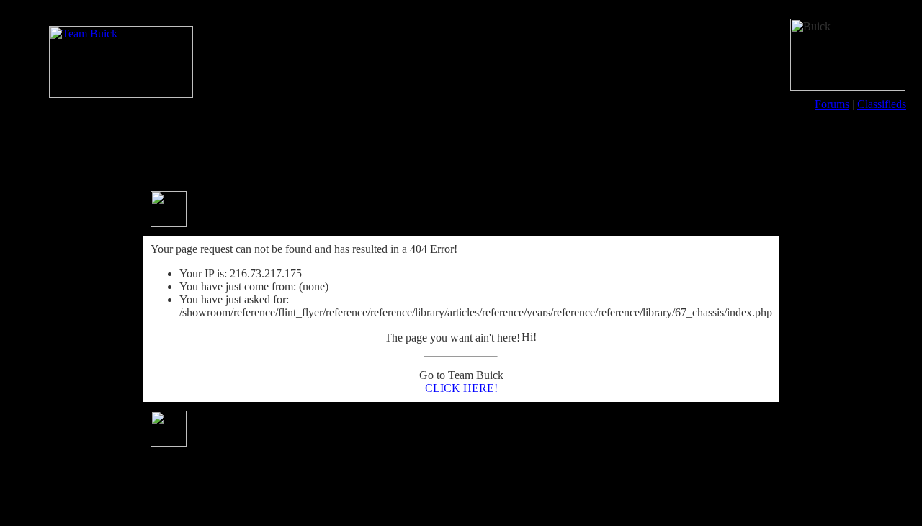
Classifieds (881, 104)
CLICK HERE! (461, 388)
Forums (832, 104)
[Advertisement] (461, 149)
